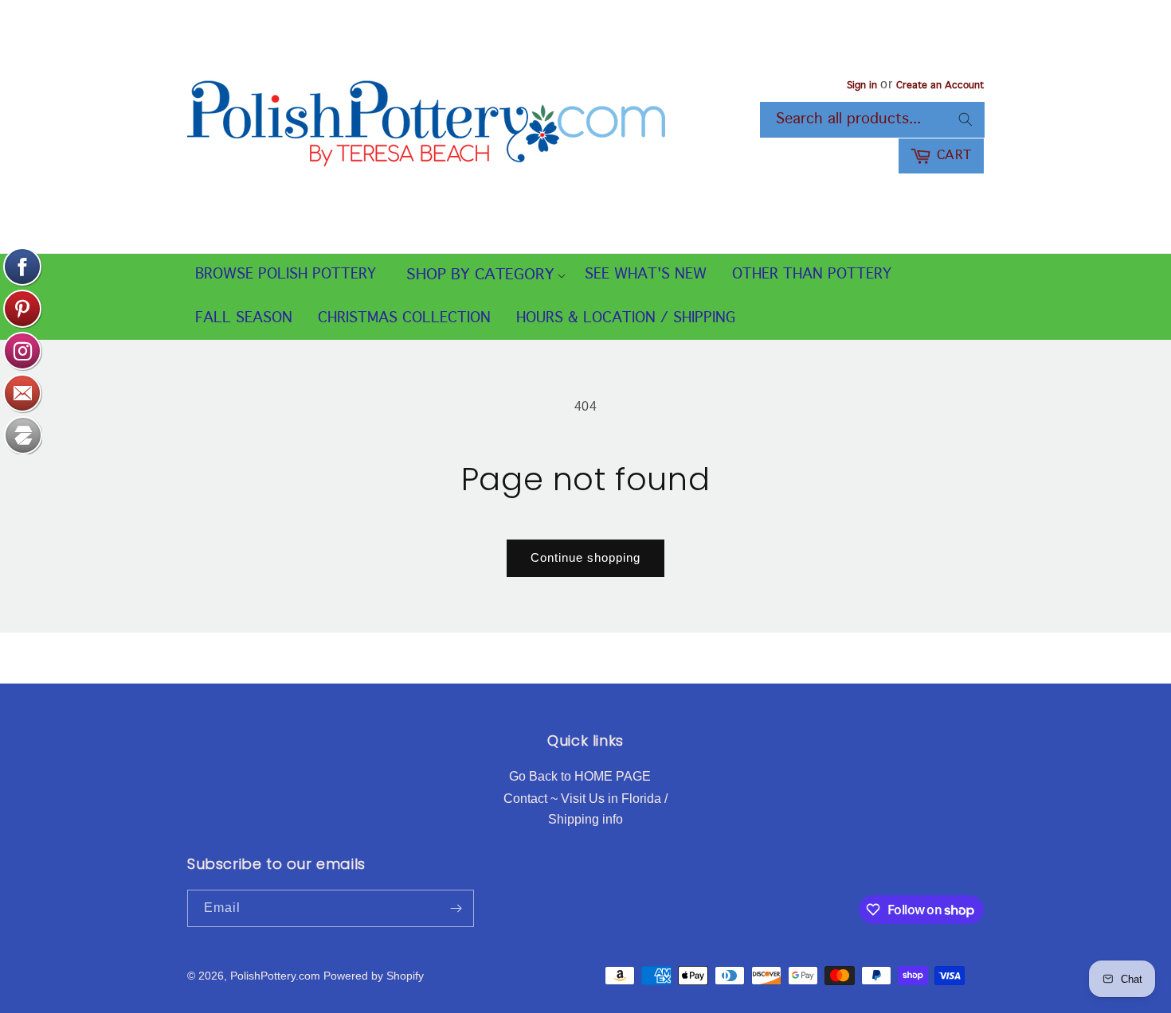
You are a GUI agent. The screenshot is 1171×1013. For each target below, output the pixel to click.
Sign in (862, 86)
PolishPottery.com (275, 975)
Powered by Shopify (373, 975)
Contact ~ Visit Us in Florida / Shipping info (585, 809)
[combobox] (872, 120)
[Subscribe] (455, 908)
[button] (480, 276)
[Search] (965, 119)
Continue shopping (585, 557)
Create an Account (940, 86)
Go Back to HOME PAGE (580, 776)
